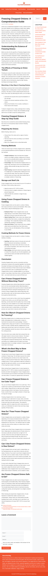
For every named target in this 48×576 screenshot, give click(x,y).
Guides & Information (7, 505)
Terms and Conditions (27, 12)
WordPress (34, 573)
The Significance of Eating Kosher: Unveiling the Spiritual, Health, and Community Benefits (40, 59)
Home (2, 9)
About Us (38, 9)
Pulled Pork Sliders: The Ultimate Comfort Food (12, 509)
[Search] (44, 18)
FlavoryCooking (22, 573)
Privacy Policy (19, 12)
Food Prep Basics (22, 9)
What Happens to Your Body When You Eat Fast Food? (40, 44)
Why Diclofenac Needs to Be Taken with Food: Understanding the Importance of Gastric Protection (40, 74)
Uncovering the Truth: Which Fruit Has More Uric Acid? (40, 67)
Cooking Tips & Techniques (11, 9)
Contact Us (44, 9)
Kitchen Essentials (31, 9)
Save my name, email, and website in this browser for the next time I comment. (16, 543)
